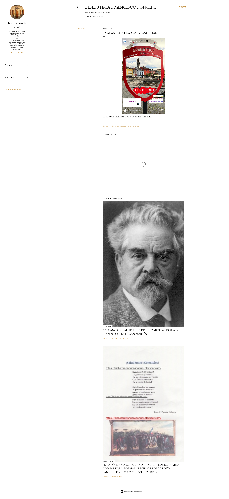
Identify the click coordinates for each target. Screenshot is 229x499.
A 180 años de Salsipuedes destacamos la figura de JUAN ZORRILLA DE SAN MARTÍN (141, 332)
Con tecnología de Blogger (133, 491)
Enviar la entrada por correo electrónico (125, 126)
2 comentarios (117, 476)
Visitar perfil (17, 53)
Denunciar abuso (13, 90)
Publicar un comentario (120, 338)
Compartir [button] (80, 28)
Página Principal (94, 17)
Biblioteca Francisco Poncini (120, 7)
